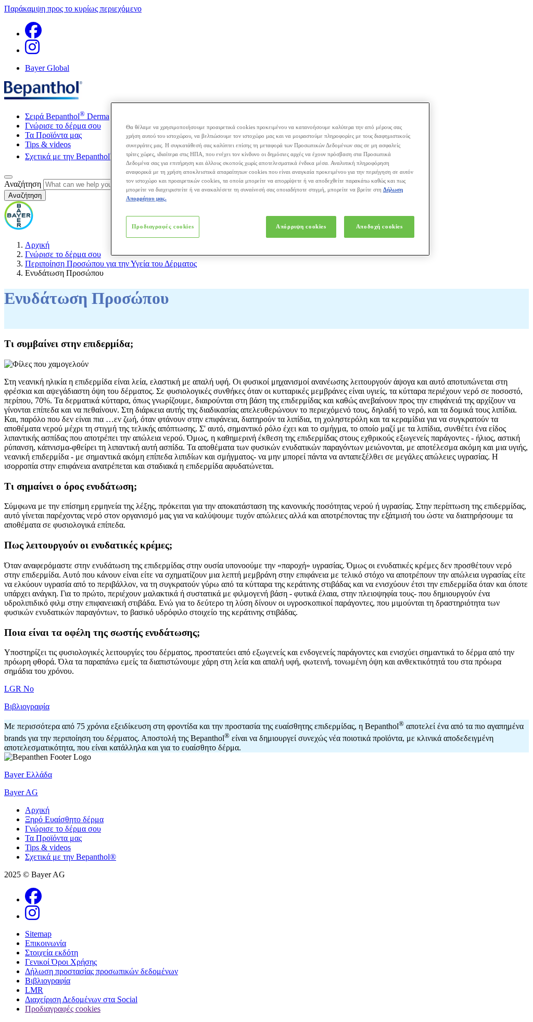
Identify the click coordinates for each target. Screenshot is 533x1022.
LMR (34, 990)
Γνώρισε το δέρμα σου (63, 125)
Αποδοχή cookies (379, 226)
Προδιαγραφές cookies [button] (62, 1008)
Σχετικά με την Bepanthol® (70, 856)
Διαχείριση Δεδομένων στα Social (81, 999)
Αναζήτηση (22, 184)
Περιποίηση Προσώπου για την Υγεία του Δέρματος (111, 263)
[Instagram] (32, 50)
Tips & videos (48, 144)
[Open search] (8, 176)
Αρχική (37, 244)
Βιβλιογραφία (47, 980)
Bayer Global (47, 67)
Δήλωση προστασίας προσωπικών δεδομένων (101, 971)
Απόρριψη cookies (301, 226)
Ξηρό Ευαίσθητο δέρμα (64, 819)
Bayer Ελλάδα (28, 774)
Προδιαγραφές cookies (163, 226)
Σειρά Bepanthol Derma (67, 116)
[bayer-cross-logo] (18, 227)
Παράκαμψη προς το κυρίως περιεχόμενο (73, 8)
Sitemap (38, 933)
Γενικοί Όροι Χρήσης (61, 961)
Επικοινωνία (45, 943)
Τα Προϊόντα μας (53, 135)
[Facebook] (33, 33)
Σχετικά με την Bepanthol (70, 156)
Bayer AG (21, 792)
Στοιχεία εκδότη (51, 952)
